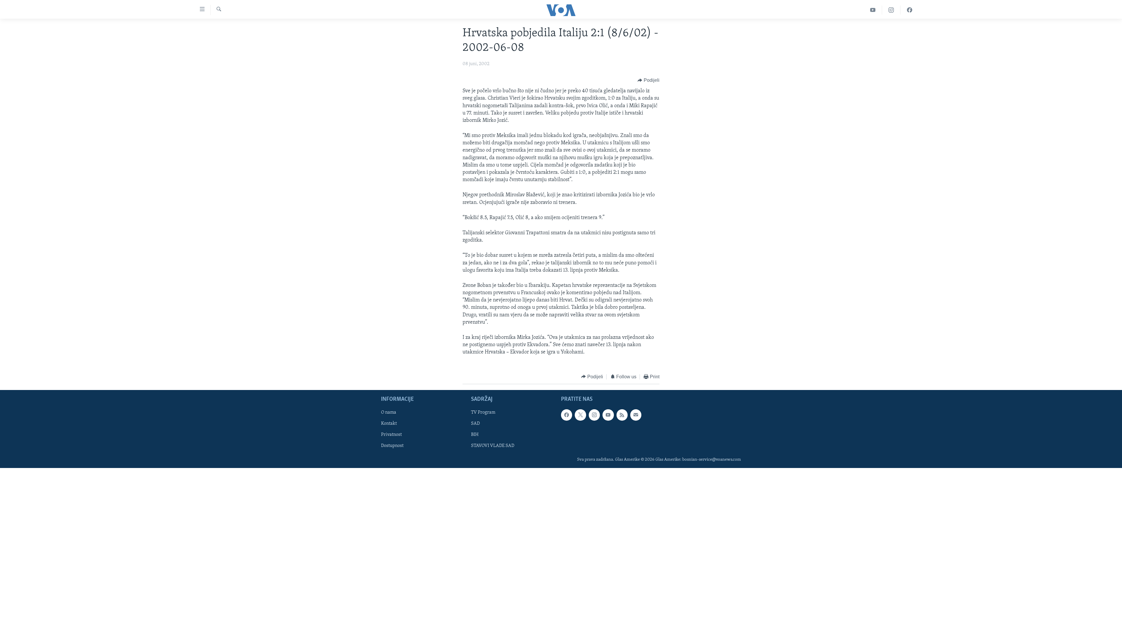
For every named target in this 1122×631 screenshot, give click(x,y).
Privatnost (391, 435)
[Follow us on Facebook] (566, 414)
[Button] (648, 80)
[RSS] (622, 414)
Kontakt (389, 424)
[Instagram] (891, 10)
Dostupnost (392, 446)
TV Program (483, 412)
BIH (475, 435)
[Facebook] (910, 10)
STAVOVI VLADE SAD (492, 446)
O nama (388, 412)
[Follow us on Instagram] (594, 414)
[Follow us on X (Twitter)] (580, 414)
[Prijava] (635, 414)
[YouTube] (873, 10)
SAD (475, 424)
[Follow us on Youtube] (608, 414)
